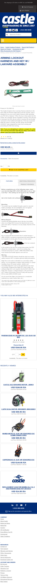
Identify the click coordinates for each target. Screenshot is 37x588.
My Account (3, 564)
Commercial (3, 534)
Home (2, 47)
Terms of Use (4, 575)
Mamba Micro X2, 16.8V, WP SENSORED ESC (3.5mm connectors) (18, 434)
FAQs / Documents (5, 553)
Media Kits (3, 525)
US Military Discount (6, 577)
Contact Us (3, 546)
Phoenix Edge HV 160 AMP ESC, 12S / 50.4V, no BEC (18, 336)
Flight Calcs (3, 555)
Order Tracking (4, 566)
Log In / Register (25, 10)
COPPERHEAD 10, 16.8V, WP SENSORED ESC (18, 460)
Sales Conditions (5, 536)
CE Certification (4, 530)
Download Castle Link (6, 559)
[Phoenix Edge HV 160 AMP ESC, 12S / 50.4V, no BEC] (18, 316)
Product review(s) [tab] (27, 184)
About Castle (4, 521)
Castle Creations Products (12, 47)
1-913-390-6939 (25, 30)
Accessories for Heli (18, 49)
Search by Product (5, 49)
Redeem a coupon (5, 570)
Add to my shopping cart (19, 169)
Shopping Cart (4, 568)
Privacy (2, 573)
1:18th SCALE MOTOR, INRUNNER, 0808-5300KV (18, 409)
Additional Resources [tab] (27, 181)
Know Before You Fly (6, 532)
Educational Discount (6, 579)
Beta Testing (3, 581)
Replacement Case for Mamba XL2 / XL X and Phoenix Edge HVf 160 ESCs (18, 488)
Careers (2, 527)
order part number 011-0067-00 (14, 132)
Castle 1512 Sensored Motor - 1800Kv (18, 385)
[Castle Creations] (18, 18)
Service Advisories (5, 557)
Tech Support (4, 548)
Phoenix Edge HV (19, 345)
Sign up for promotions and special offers (20, 511)
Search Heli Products (28, 47)
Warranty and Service (6, 551)
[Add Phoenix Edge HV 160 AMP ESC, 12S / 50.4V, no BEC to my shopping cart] (23, 354)
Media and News (5, 523)
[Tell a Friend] (18, 153)
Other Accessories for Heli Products (10, 51)
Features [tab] (9, 181)
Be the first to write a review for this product (12, 142)
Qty (1, 166)
